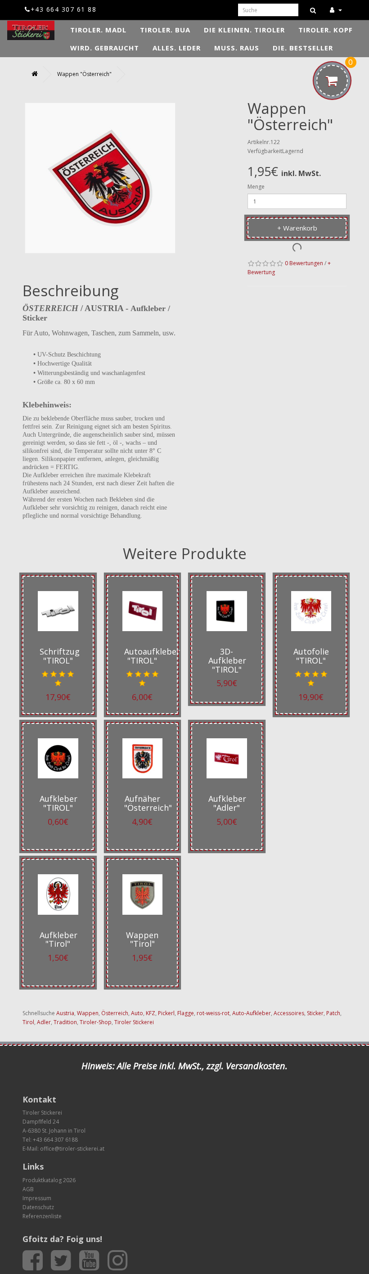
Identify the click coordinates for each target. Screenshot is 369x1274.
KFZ (150, 1013)
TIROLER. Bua (165, 29)
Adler (44, 1022)
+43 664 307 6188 (55, 1139)
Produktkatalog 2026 (49, 1180)
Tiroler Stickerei (134, 1022)
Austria (65, 1013)
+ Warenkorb (297, 227)
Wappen (88, 1013)
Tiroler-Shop (96, 1022)
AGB (28, 1189)
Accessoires (289, 1013)
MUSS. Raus (236, 47)
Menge (256, 186)
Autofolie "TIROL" (311, 656)
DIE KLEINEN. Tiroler (244, 29)
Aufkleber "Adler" (227, 803)
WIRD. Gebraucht (104, 47)
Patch (333, 1013)
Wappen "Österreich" (84, 74)
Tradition (65, 1022)
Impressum (36, 1198)
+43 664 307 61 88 (63, 9)
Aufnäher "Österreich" (148, 803)
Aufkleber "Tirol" (58, 939)
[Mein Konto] (336, 9)
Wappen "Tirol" (142, 939)
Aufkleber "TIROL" (58, 803)
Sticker (315, 1013)
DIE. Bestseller (303, 47)
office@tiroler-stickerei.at (72, 1148)
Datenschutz (38, 1207)
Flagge (185, 1013)
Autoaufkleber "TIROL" (152, 656)
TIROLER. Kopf (325, 29)
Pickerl (166, 1013)
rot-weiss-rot (213, 1013)
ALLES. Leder (177, 47)
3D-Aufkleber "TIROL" (227, 660)
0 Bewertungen (304, 263)
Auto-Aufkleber (251, 1013)
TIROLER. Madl (98, 29)
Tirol (28, 1022)
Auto (137, 1013)
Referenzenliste (42, 1216)
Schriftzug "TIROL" (60, 656)
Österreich (114, 1013)
